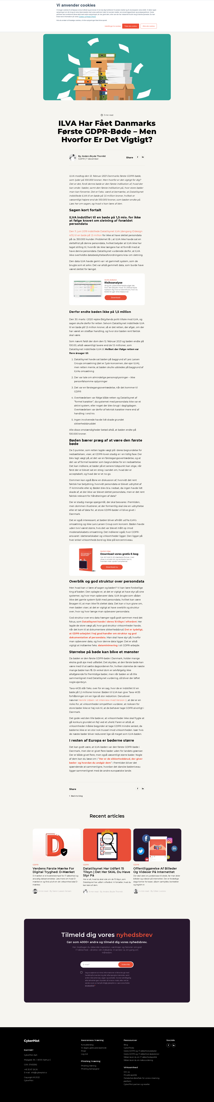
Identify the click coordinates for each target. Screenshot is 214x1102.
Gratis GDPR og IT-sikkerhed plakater (140, 1051)
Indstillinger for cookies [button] (113, 26)
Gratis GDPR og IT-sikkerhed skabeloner (141, 1054)
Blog (126, 1045)
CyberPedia (129, 1048)
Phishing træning (88, 1066)
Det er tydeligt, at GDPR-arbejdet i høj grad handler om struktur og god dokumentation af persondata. (106, 633)
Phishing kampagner (90, 1069)
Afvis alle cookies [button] (149, 26)
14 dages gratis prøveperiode (94, 1048)
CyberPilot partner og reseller (137, 1084)
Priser (83, 1051)
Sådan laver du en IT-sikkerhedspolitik (140, 1057)
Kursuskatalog (87, 1045)
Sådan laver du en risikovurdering (138, 1060)
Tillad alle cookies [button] (130, 26)
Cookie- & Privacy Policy (87, 16)
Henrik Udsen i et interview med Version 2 (103, 700)
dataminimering (108, 645)
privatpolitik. (89, 986)
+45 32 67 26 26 (31, 1069)
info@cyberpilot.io (39, 1072)
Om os (127, 1072)
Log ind (84, 1054)
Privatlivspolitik (130, 1075)
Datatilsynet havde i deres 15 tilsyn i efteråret (109, 621)
